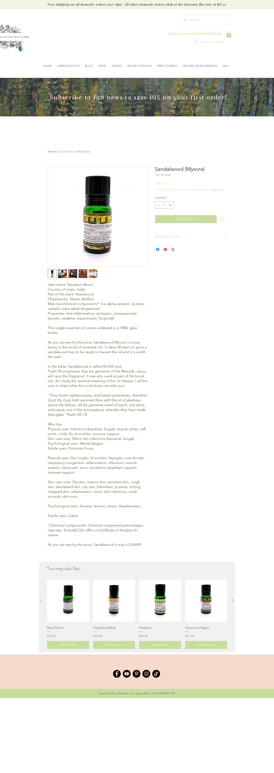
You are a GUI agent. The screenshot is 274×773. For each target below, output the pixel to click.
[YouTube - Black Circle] (127, 674)
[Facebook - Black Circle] (117, 674)
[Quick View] (68, 601)
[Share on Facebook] (157, 249)
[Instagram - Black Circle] (146, 674)
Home (52, 151)
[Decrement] (158, 205)
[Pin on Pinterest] (165, 249)
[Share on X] (172, 249)
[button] (229, 34)
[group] (137, 614)
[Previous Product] (41, 600)
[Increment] (170, 205)
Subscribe (66, 97)
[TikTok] (156, 674)
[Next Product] (232, 600)
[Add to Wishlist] (222, 219)
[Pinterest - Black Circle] (136, 674)
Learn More (217, 189)
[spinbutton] (164, 205)
